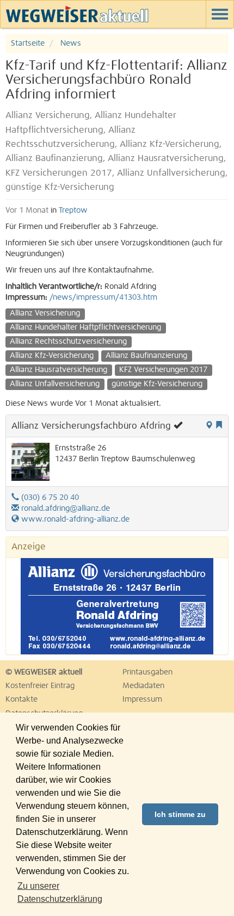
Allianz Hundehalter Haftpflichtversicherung (85, 327)
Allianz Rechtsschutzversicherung (68, 341)
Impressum (142, 699)
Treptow (73, 210)
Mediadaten (143, 686)
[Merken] (219, 426)
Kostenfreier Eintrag (40, 686)
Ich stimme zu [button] (180, 814)
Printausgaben (147, 672)
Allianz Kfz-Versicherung (52, 356)
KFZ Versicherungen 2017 (163, 370)
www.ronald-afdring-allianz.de (74, 519)
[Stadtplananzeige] (209, 426)
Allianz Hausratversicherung (58, 370)
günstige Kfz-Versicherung (157, 384)
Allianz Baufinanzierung (146, 356)
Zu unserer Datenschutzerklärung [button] (59, 892)
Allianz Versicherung (45, 313)
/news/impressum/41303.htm (103, 297)
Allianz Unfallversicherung (55, 384)
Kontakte (21, 699)
